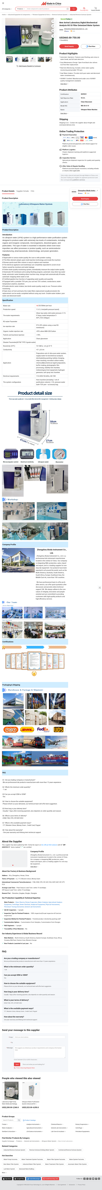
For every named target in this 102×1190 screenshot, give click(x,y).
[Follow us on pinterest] (96, 1179)
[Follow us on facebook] (84, 1179)
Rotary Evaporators (82, 1124)
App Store (7, 1179)
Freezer (4, 1124)
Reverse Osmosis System (59, 15)
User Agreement (62, 1184)
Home (4, 15)
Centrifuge (15, 904)
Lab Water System (9, 1169)
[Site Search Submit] (73, 9)
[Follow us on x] (87, 1179)
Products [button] (20, 9)
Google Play (19, 1179)
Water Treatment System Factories (32, 1159)
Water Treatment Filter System (54, 1164)
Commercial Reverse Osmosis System (69, 1150)
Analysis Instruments (33, 1124)
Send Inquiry (69, 46)
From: (11, 1037)
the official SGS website (49, 845)
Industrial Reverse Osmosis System (80, 15)
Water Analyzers (7, 1128)
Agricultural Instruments (34, 1128)
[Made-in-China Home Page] (51, 3)
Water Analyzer (43, 902)
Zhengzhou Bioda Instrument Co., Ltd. (76, 29)
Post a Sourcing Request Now (24, 1068)
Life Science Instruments (34, 1131)
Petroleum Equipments (83, 1131)
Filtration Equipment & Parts (41, 15)
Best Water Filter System (11, 1164)
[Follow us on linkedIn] (99, 1179)
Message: (10, 1048)
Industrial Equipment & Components (19, 15)
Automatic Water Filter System (77, 1164)
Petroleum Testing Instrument (14, 907)
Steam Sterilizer (25, 904)
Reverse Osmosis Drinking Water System (41, 1150)
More (3, 1173)
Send (17, 1064)
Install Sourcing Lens (51, 1179)
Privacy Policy (81, 1184)
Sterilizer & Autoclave (8, 1131)
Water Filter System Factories (56, 1159)
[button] (3, 3)
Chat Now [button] (91, 46)
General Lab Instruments (33, 907)
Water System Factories (76, 1159)
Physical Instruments (53, 904)
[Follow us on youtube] (93, 1179)
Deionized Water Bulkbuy (26, 1169)
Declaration (72, 1184)
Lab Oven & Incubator (57, 1131)
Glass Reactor (20, 902)
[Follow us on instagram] (90, 1179)
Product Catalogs (30, 1120)
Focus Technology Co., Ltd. (37, 1184)
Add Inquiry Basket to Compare (30, 66)
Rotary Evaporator (31, 902)
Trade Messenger (33, 1179)
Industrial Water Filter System (32, 1164)
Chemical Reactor (56, 1124)
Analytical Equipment (38, 904)
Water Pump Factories (10, 1159)
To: (12, 1042)
